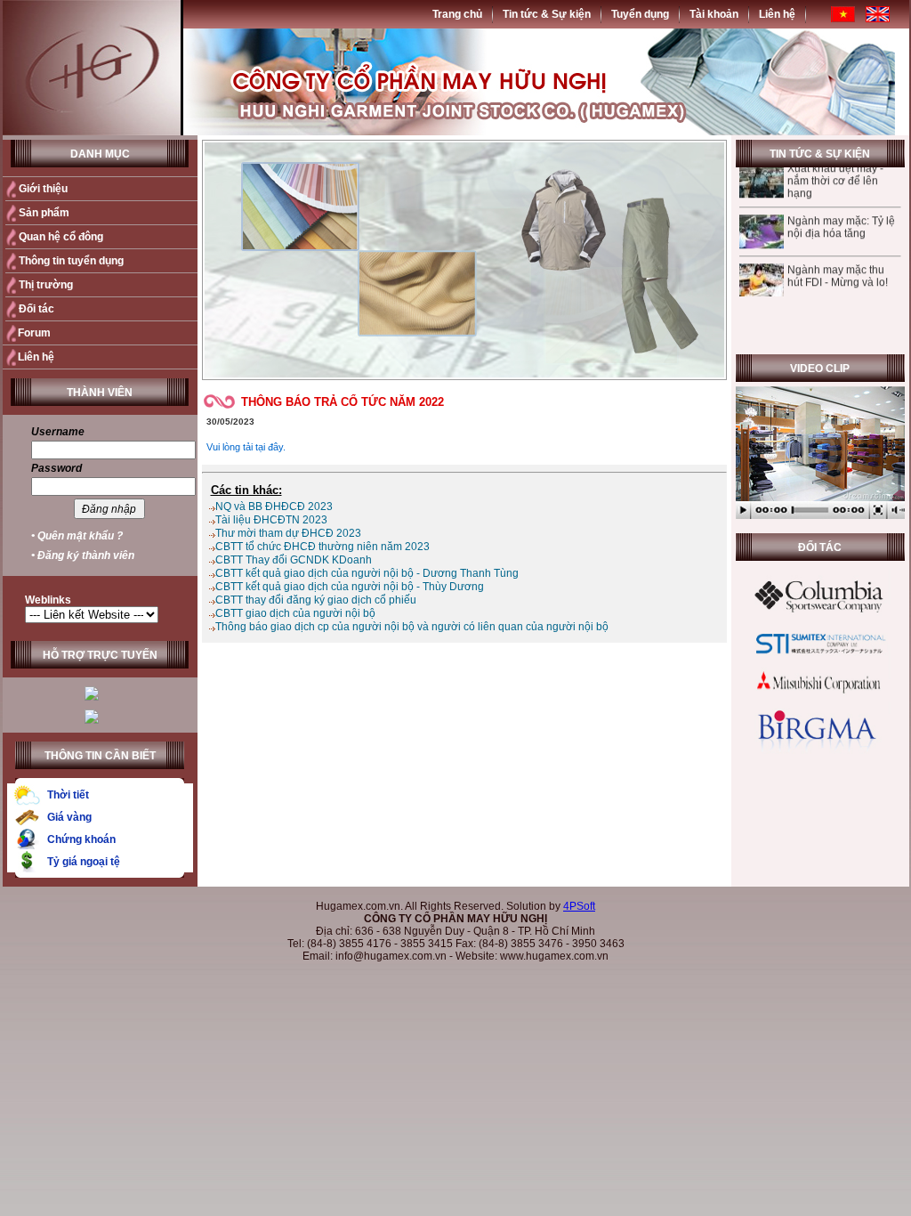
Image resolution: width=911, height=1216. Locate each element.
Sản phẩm (44, 213)
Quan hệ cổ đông (61, 237)
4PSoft (579, 906)
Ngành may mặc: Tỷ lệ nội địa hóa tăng (840, 211)
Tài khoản (713, 14)
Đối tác (36, 309)
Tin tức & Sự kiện (547, 14)
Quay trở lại (688, 458)
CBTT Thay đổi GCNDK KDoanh (293, 560)
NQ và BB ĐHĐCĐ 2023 (274, 506)
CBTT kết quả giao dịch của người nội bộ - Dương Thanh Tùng (367, 573)
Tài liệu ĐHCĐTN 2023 (271, 520)
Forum (34, 333)
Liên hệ (777, 14)
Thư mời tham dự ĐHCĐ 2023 (288, 533)
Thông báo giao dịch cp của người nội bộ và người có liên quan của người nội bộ (412, 626)
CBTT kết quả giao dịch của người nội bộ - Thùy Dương (349, 586)
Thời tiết (68, 795)
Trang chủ (457, 14)
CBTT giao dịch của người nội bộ (295, 613)
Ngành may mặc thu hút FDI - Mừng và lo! (836, 260)
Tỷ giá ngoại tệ (83, 861)
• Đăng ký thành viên (82, 555)
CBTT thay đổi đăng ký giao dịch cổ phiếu (315, 600)
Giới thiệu (43, 188)
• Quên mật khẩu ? (77, 536)
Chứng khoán (81, 839)
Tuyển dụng (640, 14)
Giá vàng (69, 817)
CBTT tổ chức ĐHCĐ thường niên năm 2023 (322, 546)
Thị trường (46, 285)
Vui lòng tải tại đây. (246, 447)
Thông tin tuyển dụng (71, 261)
